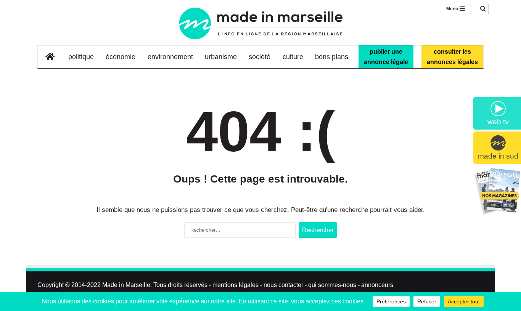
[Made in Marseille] (260, 23)
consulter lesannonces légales (452, 56)
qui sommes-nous (332, 285)
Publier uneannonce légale (386, 56)
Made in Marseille (126, 285)
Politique (81, 57)
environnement (170, 57)
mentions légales (235, 285)
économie (120, 57)
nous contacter (283, 285)
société (259, 57)
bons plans (331, 57)
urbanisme (221, 57)
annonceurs (377, 285)
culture (293, 57)
